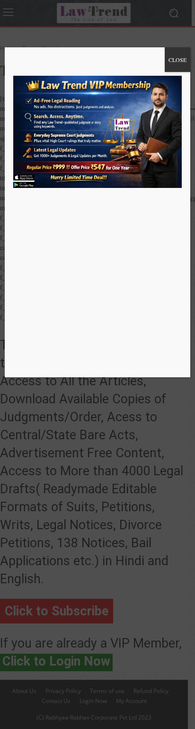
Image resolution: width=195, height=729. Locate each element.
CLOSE (177, 59)
